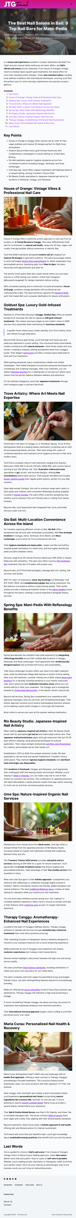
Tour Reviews (18, 1185)
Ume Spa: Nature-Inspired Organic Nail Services (31, 117)
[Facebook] (4, 1179)
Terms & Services (57, 1214)
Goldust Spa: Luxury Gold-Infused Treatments (30, 100)
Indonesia (38, 42)
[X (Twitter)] (7, 1179)
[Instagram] (10, 1179)
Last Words (14, 126)
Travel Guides (29, 1185)
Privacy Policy (68, 1214)
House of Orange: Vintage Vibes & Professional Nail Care (35, 97)
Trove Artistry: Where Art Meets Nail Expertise (30, 104)
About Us (39, 1185)
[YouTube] (15, 1179)
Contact (7, 1205)
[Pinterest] (13, 1179)
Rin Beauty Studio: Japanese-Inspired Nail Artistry (32, 113)
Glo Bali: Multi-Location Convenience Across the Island (34, 107)
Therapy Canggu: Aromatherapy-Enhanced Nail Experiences (36, 120)
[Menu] (71, 4)
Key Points (13, 94)
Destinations (8, 1185)
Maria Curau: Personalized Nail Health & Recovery (31, 123)
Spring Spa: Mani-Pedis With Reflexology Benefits (31, 110)
